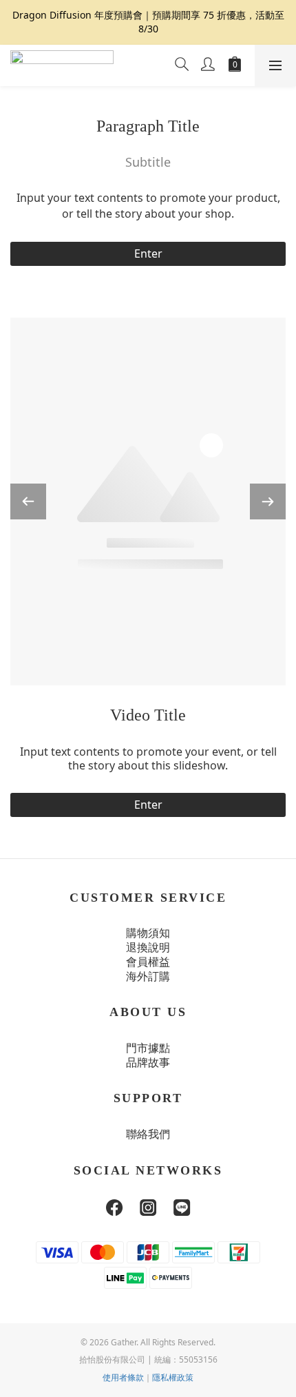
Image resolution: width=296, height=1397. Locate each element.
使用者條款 (123, 1377)
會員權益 (148, 962)
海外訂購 (148, 976)
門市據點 (148, 1048)
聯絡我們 (148, 1134)
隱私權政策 (172, 1377)
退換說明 (148, 947)
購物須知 (148, 933)
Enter (148, 253)
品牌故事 (148, 1062)
